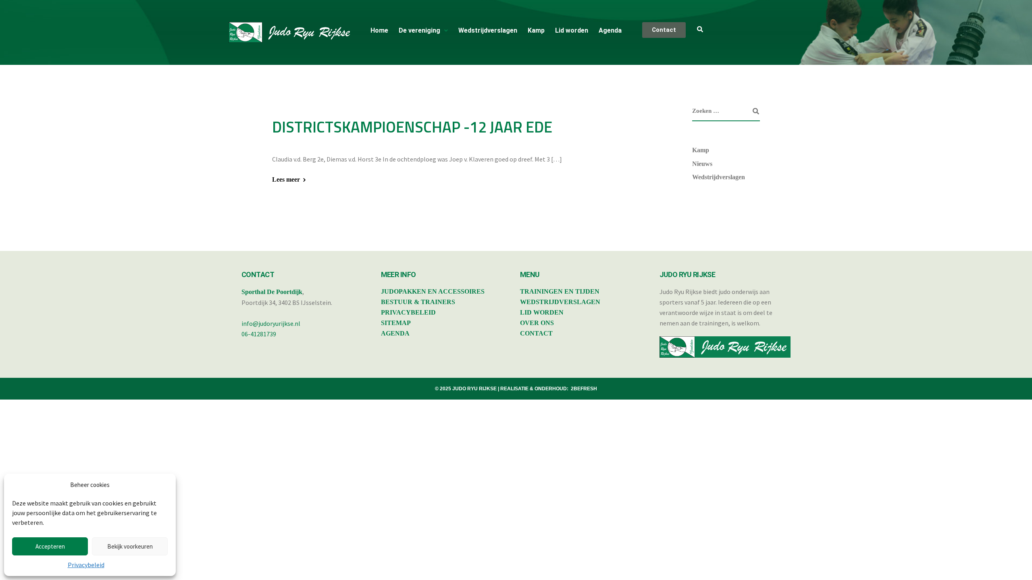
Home (379, 30)
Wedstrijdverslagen (487, 30)
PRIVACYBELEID (408, 312)
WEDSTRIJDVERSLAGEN (560, 301)
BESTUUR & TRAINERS (418, 301)
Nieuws (702, 163)
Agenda (610, 30)
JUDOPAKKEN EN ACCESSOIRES (433, 291)
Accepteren (50, 546)
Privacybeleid (86, 565)
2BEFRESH (584, 389)
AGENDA (395, 333)
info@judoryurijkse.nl (270, 323)
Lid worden (571, 30)
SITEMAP (396, 322)
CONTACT (536, 333)
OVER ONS (537, 322)
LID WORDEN (542, 312)
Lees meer (286, 179)
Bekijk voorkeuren (130, 546)
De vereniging (419, 30)
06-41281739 (258, 334)
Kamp (536, 30)
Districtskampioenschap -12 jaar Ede (412, 127)
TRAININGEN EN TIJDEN (559, 291)
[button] (423, 30)
